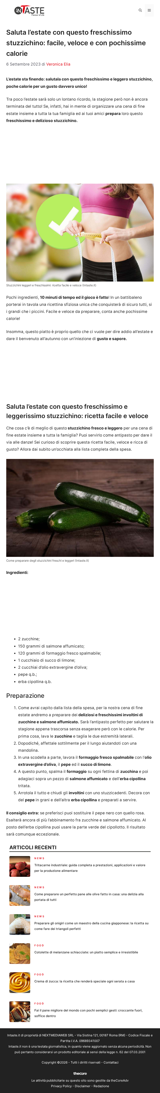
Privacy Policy (61, 1086)
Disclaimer (82, 1086)
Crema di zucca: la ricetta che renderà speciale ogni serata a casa (84, 981)
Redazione (101, 1086)
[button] (140, 10)
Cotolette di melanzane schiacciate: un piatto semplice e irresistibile (86, 952)
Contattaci (111, 1062)
